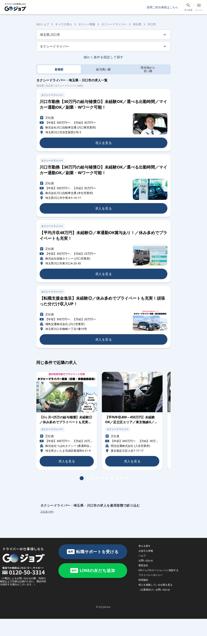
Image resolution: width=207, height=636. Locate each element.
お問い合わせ (145, 560)
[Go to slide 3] (92, 478)
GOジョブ (42, 24)
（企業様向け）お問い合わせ (154, 589)
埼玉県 (137, 24)
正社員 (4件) (47, 511)
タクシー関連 (86, 24)
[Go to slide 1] (82, 478)
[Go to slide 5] (102, 478)
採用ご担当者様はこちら (162, 7)
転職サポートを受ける (93, 551)
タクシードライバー (114, 24)
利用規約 (143, 580)
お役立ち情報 (145, 550)
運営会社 (143, 565)
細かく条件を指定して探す (104, 57)
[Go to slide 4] (97, 478)
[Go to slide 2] (88, 478)
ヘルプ (142, 555)
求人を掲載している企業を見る (155, 584)
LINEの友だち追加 (93, 570)
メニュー (199, 9)
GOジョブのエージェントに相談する (158, 570)
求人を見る (103, 143)
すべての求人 (63, 24)
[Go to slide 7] (112, 478)
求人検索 (188, 9)
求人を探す (144, 546)
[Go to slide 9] (122, 478)
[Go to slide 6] (107, 478)
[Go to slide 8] (117, 478)
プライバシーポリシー (150, 575)
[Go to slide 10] (126, 478)
